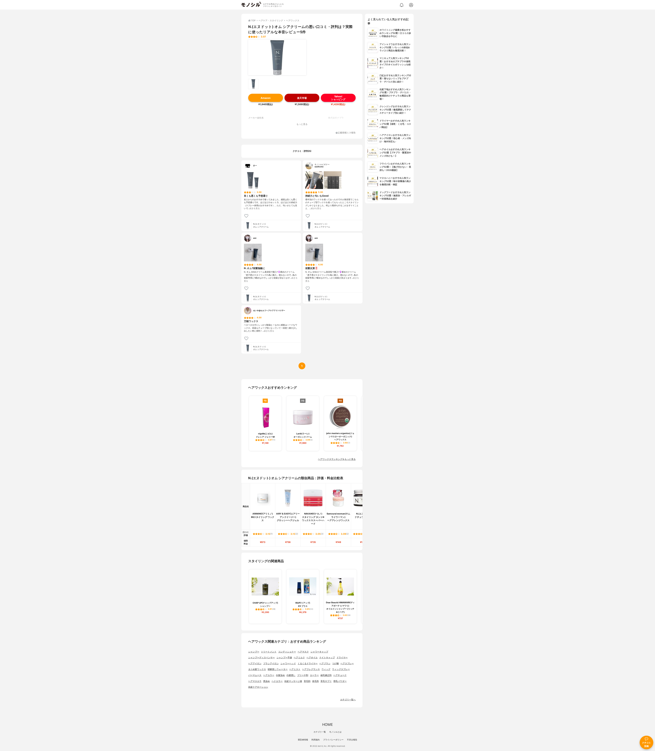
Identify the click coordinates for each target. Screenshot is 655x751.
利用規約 (315, 739)
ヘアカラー (268, 675)
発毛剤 (315, 681)
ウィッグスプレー (341, 669)
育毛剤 (307, 681)
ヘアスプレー (347, 663)
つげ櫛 (335, 663)
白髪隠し (291, 675)
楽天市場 (302, 97)
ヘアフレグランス (311, 669)
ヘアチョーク (340, 675)
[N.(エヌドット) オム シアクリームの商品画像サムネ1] (253, 84)
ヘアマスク (303, 651)
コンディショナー (287, 651)
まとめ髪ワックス (257, 669)
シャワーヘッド (288, 663)
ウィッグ (326, 669)
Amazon (266, 97)
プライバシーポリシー (333, 739)
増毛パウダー (340, 681)
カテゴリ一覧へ (348, 699)
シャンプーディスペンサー (261, 657)
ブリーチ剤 (302, 675)
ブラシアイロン (271, 663)
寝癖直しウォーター (278, 669)
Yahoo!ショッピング (338, 98)
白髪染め (280, 675)
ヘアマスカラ (254, 681)
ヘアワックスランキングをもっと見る (337, 459)
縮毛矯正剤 (326, 675)
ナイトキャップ (327, 657)
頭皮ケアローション (258, 687)
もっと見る (302, 124)
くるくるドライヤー (308, 663)
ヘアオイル (312, 657)
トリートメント (268, 651)
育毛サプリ (326, 681)
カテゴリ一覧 (320, 732)
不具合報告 (352, 739)
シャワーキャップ (319, 651)
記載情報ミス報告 (347, 133)
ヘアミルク (299, 657)
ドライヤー (342, 657)
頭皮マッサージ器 (293, 681)
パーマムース (254, 675)
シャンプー (253, 651)
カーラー (314, 675)
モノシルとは (335, 732)
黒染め (266, 681)
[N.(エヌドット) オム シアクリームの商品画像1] (277, 57)
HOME (327, 724)
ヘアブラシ (324, 663)
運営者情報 (303, 739)
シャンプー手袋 (284, 657)
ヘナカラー (277, 681)
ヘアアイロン (254, 663)
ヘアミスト (294, 669)
